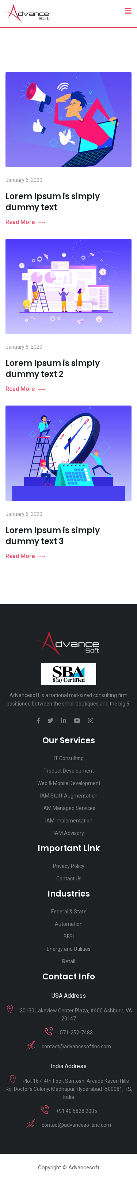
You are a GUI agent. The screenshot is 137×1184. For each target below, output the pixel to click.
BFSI (69, 936)
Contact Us (68, 878)
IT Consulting (69, 758)
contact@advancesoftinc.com (76, 1046)
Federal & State (69, 911)
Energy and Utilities (69, 949)
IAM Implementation (68, 821)
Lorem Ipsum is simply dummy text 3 (52, 536)
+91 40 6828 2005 (76, 1111)
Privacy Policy (68, 866)
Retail (68, 961)
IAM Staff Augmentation (69, 796)
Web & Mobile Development (68, 783)
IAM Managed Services (68, 808)
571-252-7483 (76, 1032)
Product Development (68, 771)
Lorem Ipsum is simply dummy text (52, 202)
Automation (69, 924)
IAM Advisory (69, 833)
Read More (20, 222)
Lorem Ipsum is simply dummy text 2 (52, 369)
